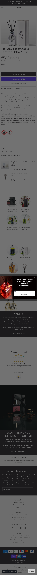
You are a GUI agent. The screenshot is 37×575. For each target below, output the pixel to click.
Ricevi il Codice (24, 294)
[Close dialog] (35, 277)
